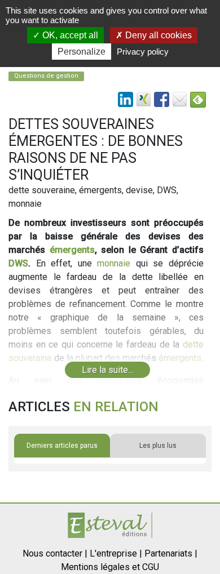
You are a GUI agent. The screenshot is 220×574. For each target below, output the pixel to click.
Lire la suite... (107, 369)
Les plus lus (158, 446)
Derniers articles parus (62, 446)
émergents (72, 249)
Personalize (81, 51)
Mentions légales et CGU (110, 567)
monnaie (113, 263)
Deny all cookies (157, 35)
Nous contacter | (55, 553)
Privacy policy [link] (143, 51)
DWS (18, 263)
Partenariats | (170, 553)
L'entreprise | (116, 553)
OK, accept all (69, 35)
